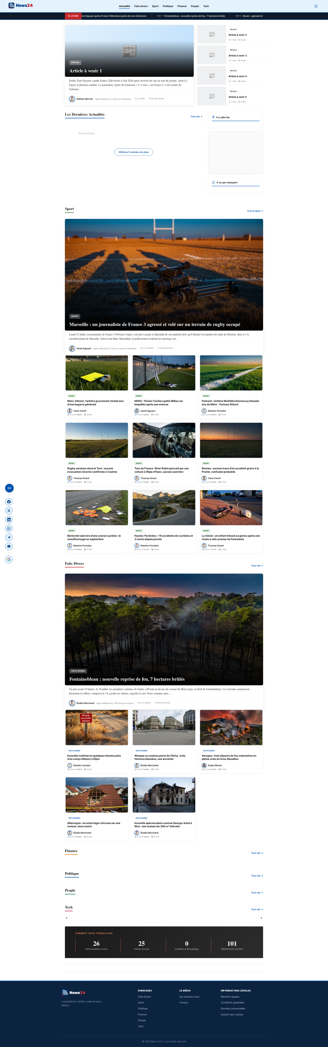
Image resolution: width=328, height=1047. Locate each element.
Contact (183, 1002)
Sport (155, 6)
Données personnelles (233, 1008)
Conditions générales (232, 1002)
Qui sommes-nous (189, 996)
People (195, 6)
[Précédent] (66, 918)
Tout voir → (196, 116)
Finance (182, 6)
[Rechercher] (316, 6)
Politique (168, 6)
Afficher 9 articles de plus (134, 152)
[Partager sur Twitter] (9, 510)
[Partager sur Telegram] (9, 537)
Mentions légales (230, 996)
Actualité (124, 6)
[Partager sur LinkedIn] (9, 519)
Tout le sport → (255, 211)
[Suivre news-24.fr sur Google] (9, 559)
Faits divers (141, 6)
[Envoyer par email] (9, 546)
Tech (206, 6)
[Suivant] (261, 918)
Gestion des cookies (232, 1014)
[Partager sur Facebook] (9, 502)
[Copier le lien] (9, 488)
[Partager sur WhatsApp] (9, 528)
